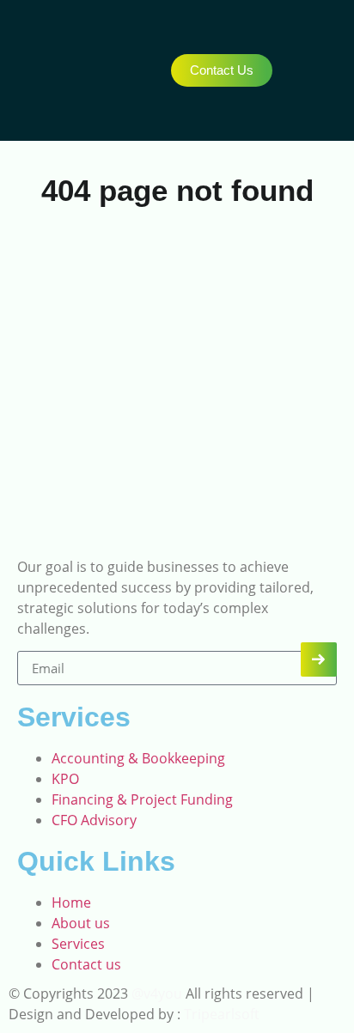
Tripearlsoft (219, 1014)
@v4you (156, 993)
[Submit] (319, 659)
